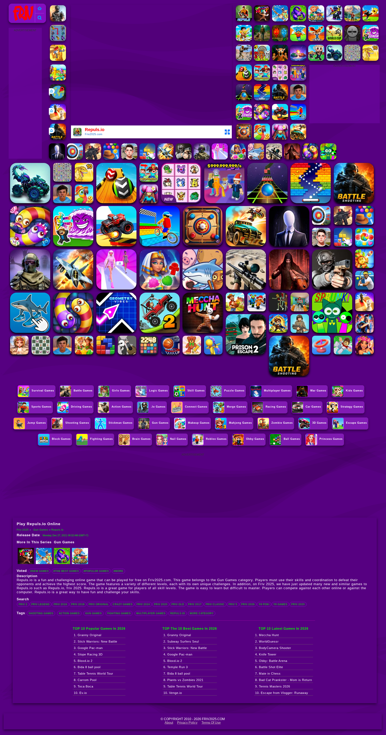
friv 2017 (195, 604)
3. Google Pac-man (88, 648)
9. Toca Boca (83, 686)
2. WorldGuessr (267, 641)
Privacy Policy (187, 722)
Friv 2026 (248, 604)
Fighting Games (119, 613)
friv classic (215, 604)
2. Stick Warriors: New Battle (95, 641)
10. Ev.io (80, 693)
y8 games (280, 604)
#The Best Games (66, 571)
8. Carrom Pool (85, 680)
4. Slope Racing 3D (88, 654)
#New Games (39, 571)
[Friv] (40, 9)
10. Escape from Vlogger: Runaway (281, 693)
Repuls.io (57, 530)
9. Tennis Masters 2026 (272, 686)
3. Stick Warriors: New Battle (185, 648)
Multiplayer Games (150, 613)
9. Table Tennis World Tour (183, 686)
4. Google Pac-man (177, 654)
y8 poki (264, 604)
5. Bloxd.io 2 (83, 661)
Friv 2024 (143, 604)
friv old (177, 604)
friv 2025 (74, 588)
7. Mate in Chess (268, 673)
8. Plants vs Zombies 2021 (183, 680)
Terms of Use (211, 722)
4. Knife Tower (265, 654)
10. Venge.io (172, 693)
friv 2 (23, 604)
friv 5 (233, 604)
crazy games (122, 604)
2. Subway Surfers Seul (181, 641)
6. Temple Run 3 (175, 667)
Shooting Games (41, 613)
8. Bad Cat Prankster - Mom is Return (283, 680)
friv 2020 (160, 604)
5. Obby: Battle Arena (271, 661)
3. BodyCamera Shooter (273, 648)
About (169, 722)
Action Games (69, 613)
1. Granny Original (87, 635)
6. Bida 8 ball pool (87, 667)
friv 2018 (78, 604)
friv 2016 (60, 604)
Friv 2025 (17, 6)
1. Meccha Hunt (267, 635)
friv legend (40, 604)
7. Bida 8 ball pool (176, 673)
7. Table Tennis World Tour (93, 673)
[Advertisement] (25, 93)
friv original (99, 604)
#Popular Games (96, 571)
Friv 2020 (298, 604)
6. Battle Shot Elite (269, 667)
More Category (202, 613)
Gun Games (40, 530)
